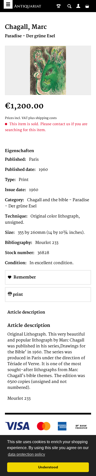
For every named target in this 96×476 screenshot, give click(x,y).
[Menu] (8, 4)
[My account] (78, 6)
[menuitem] (78, 6)
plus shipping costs (42, 118)
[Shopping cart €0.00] (87, 6)
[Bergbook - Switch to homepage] (28, 6)
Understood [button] (48, 467)
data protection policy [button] (26, 454)
